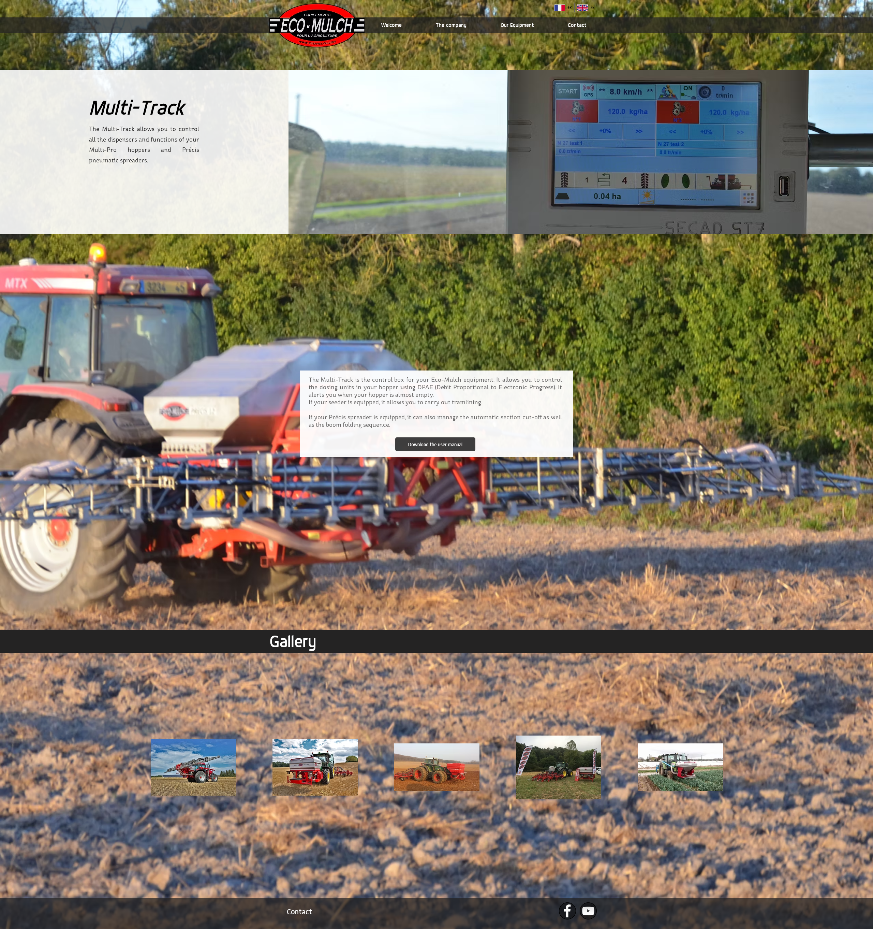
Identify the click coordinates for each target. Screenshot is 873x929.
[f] (567, 910)
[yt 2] (588, 910)
